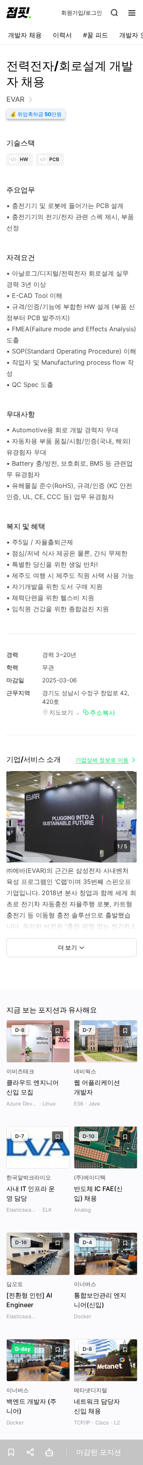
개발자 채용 (25, 35)
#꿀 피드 (95, 35)
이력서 (62, 35)
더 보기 (67, 947)
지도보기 (61, 712)
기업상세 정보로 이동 (102, 759)
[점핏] (18, 12)
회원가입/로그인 (81, 12)
